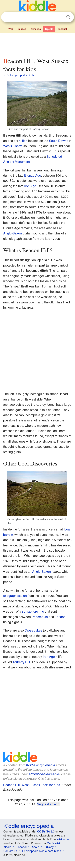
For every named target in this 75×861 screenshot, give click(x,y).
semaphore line (33, 611)
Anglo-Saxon (12, 233)
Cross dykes (33, 630)
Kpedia (49, 29)
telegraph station (15, 595)
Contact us (10, 851)
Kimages (36, 29)
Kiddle (7, 847)
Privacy (49, 847)
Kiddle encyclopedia (40, 765)
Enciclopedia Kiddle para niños (41, 851)
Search (68, 17)
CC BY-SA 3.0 (46, 831)
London (60, 616)
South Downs (58, 140)
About (35, 847)
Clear (60, 17)
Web (10, 29)
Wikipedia (63, 839)
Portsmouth (40, 616)
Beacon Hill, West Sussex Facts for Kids (31, 784)
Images (22, 29)
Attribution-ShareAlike (44, 774)
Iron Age (30, 186)
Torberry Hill (21, 662)
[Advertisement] (37, 44)
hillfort (23, 140)
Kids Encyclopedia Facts (19, 75)
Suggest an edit (48, 804)
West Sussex (12, 146)
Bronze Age (32, 175)
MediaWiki (53, 843)
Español (62, 29)
